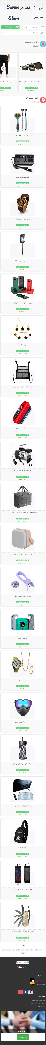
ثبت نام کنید (23, 1037)
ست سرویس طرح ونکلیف (23, 345)
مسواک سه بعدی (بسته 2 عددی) (23, 135)
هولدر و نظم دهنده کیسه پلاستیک (22, 889)
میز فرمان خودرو (22, 638)
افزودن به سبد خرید (31, 87)
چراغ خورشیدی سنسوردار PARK (22, 261)
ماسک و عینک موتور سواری (22, 722)
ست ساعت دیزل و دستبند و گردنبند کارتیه (23, 680)
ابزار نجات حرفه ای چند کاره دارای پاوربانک (22, 931)
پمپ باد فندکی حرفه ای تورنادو (22, 470)
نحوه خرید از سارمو (39, 1007)
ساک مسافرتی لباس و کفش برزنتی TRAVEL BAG (23, 512)
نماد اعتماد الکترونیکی (38, 1000)
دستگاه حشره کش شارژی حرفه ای (22, 764)
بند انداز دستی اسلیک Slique (22, 596)
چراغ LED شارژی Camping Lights (22, 554)
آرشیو (35, 45)
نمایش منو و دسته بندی (33, 27)
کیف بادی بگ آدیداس (23, 848)
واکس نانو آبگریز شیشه (22, 429)
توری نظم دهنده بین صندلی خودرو (22, 387)
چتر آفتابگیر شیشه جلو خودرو (23, 806)
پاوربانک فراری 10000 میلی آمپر (23, 303)
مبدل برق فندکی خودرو (22, 177)
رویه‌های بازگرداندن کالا (38, 1003)
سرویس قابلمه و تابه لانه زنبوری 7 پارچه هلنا (31, 82)
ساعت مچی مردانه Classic (23, 219)
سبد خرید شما (10, 27)
